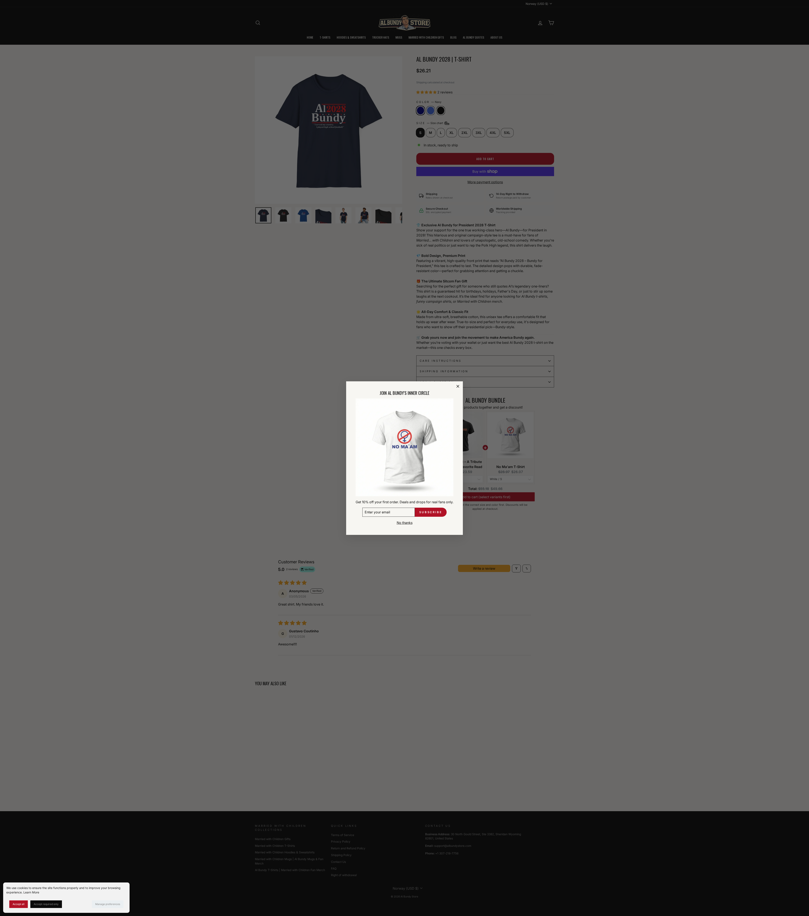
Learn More (31, 892)
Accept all (18, 904)
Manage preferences (107, 904)
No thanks (405, 522)
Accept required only (46, 904)
